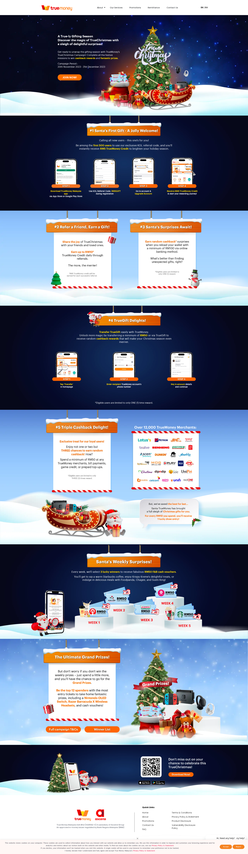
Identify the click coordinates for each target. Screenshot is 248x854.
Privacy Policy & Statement (185, 816)
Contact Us (172, 7)
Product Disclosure (181, 821)
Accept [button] (226, 846)
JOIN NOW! (70, 78)
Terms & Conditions (182, 812)
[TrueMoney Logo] (56, 8)
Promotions (135, 7)
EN (202, 7)
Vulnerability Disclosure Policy (183, 827)
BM (206, 7)
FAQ (144, 829)
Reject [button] (238, 846)
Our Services (116, 7)
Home (145, 812)
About (100, 7)
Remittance (154, 7)
